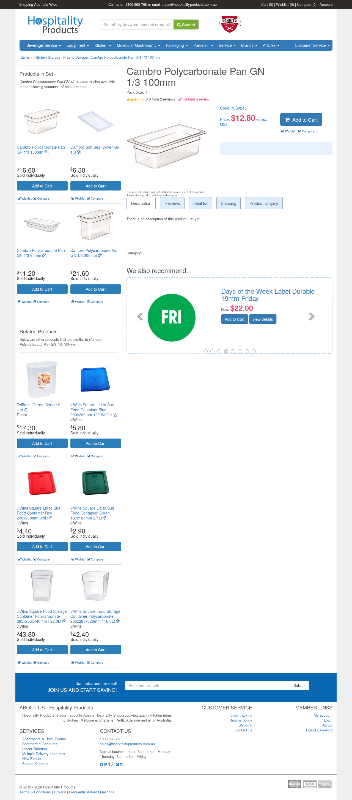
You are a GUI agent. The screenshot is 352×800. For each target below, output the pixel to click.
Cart (267, 4)
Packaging (175, 45)
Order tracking (241, 715)
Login (328, 720)
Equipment (76, 45)
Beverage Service (42, 45)
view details (258, 319)
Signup (326, 725)
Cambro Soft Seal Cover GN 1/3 (95, 149)
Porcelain (202, 45)
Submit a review (195, 99)
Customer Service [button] (311, 45)
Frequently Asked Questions (91, 791)
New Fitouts (31, 758)
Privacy (60, 791)
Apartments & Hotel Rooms (44, 738)
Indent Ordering (34, 748)
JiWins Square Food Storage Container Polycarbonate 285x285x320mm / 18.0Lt (95, 616)
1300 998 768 (136, 4)
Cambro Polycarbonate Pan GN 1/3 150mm (41, 149)
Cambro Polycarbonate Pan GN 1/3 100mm (125, 57)
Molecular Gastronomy (137, 45)
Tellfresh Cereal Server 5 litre (38, 407)
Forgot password (319, 730)
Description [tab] (141, 203)
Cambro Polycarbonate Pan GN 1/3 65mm (41, 252)
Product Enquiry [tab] (263, 203)
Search (188, 24)
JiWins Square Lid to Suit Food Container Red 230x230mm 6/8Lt (38, 513)
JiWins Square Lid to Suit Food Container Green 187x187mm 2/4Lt (92, 513)
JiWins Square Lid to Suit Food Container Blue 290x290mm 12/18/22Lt (92, 409)
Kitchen (102, 45)
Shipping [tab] (228, 203)
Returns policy (240, 720)
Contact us (243, 730)
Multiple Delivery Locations (43, 753)
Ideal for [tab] (200, 203)
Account (326, 4)
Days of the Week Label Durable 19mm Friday (263, 294)
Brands (248, 45)
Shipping (245, 725)
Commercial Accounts (39, 743)
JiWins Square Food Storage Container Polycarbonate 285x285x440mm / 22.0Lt (42, 616)
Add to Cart (42, 186)
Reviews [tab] (172, 203)
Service (226, 45)
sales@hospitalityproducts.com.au (189, 4)
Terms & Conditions (35, 791)
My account (323, 715)
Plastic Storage (75, 57)
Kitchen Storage (47, 57)
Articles (270, 45)
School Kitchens (35, 763)
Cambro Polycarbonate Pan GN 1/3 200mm (94, 252)
